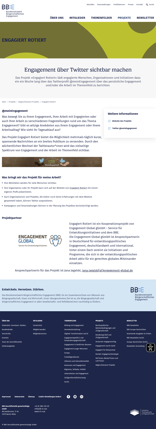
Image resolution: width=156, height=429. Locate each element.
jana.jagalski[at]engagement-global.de (107, 270)
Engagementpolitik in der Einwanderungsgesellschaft (75, 339)
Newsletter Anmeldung (135, 346)
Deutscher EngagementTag (106, 342)
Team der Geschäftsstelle (12, 342)
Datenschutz (19, 397)
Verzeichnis (37, 325)
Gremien (5, 338)
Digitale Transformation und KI (76, 334)
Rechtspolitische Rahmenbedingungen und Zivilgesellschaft (105, 328)
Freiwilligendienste (71, 357)
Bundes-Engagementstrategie (107, 354)
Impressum (6, 397)
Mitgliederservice (40, 334)
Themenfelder (101, 17)
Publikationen (119, 4)
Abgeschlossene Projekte (28, 102)
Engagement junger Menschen (76, 349)
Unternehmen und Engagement (76, 374)
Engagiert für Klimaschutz (105, 350)
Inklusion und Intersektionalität (76, 361)
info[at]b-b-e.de (40, 409)
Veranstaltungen (104, 4)
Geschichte (6, 334)
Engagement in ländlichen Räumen (77, 345)
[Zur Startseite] (13, 11)
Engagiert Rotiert (78, 188)
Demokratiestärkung (72, 330)
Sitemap (31, 397)
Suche (151, 4)
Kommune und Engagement (75, 365)
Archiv (66, 382)
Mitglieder (77, 17)
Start (4, 102)
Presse (130, 4)
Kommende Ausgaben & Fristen (139, 334)
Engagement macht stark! (105, 346)
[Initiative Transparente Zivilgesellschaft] (142, 412)
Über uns (57, 17)
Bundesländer (7, 330)
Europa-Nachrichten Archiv (137, 342)
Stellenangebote (8, 346)
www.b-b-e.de (39, 412)
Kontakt (139, 4)
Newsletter (145, 17)
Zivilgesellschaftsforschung (75, 378)
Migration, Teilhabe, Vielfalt (75, 369)
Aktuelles (90, 4)
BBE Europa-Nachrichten (136, 330)
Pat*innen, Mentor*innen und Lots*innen (107, 359)
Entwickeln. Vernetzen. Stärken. (14, 325)
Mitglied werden (39, 330)
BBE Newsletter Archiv (135, 338)
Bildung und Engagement (74, 325)
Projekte (124, 17)
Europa (67, 353)
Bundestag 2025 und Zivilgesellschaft (103, 336)
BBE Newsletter (133, 325)
